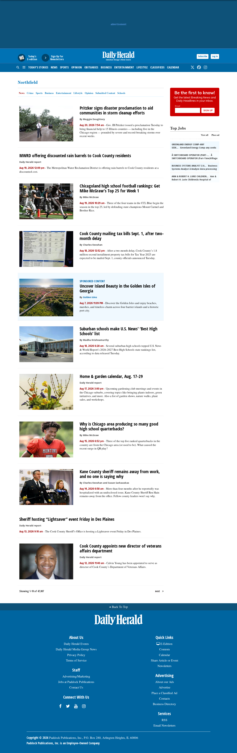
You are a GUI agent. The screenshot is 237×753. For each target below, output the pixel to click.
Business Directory (164, 704)
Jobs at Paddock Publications (76, 682)
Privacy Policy (76, 655)
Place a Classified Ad (164, 693)
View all (204, 134)
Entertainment (124, 67)
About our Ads (164, 682)
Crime (30, 93)
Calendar (173, 67)
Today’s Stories (38, 67)
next (157, 591)
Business (106, 67)
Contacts (164, 698)
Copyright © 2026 (37, 738)
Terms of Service (76, 660)
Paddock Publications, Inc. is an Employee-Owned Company (63, 743)
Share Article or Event (164, 660)
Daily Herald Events (76, 644)
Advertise (164, 687)
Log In (215, 56)
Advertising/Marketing (76, 676)
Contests (164, 649)
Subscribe (202, 56)
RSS (164, 720)
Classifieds (157, 67)
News (54, 67)
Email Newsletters (164, 725)
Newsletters (164, 666)
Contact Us (76, 687)
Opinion (76, 67)
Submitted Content (105, 93)
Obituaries (91, 67)
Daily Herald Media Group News (76, 649)
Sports (64, 67)
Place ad (215, 134)
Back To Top (120, 607)
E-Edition (166, 644)
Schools (121, 93)
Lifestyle (142, 67)
